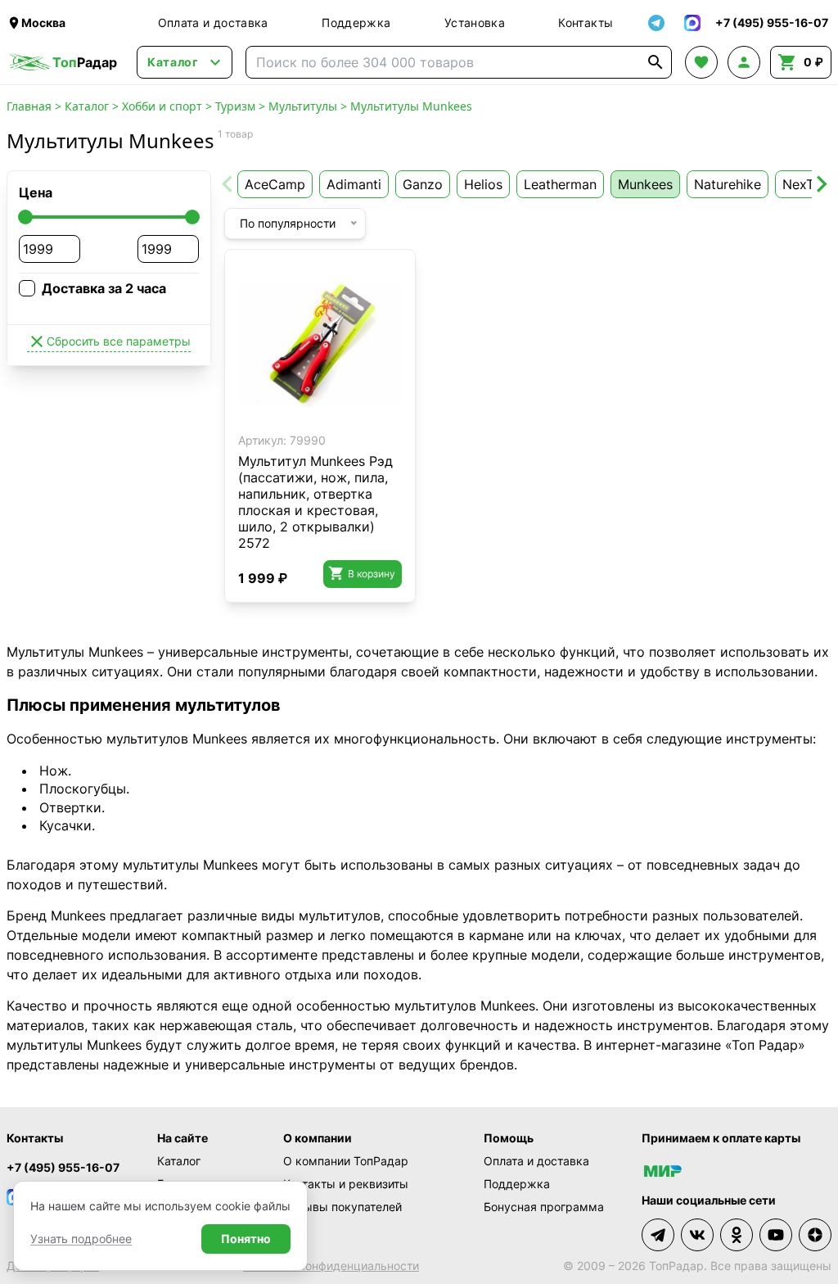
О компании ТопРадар (345, 1161)
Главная (29, 106)
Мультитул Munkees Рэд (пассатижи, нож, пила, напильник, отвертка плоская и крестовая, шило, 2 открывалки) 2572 (315, 502)
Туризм (235, 106)
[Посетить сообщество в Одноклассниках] (736, 1234)
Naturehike (727, 184)
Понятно (246, 1239)
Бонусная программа (544, 1207)
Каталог (87, 106)
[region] (320, 345)
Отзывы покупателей (342, 1207)
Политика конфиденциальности (331, 1266)
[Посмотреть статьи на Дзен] (815, 1234)
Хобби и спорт (162, 106)
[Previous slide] (228, 184)
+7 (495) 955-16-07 (63, 1167)
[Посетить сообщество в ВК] (697, 1234)
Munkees (645, 184)
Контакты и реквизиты (345, 1184)
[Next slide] (821, 184)
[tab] (302, 413)
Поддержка (356, 22)
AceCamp (275, 184)
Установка (474, 22)
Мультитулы (302, 106)
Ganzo (423, 184)
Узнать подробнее (81, 1239)
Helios (483, 184)
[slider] (25, 217)
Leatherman (560, 184)
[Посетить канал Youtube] (775, 1234)
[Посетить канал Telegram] (658, 1234)
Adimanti (354, 184)
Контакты (585, 22)
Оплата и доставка (213, 22)
